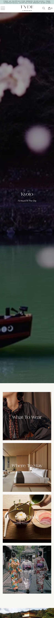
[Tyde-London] (27, 8)
